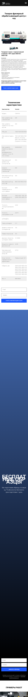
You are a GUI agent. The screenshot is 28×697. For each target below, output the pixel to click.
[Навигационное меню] (26, 3)
